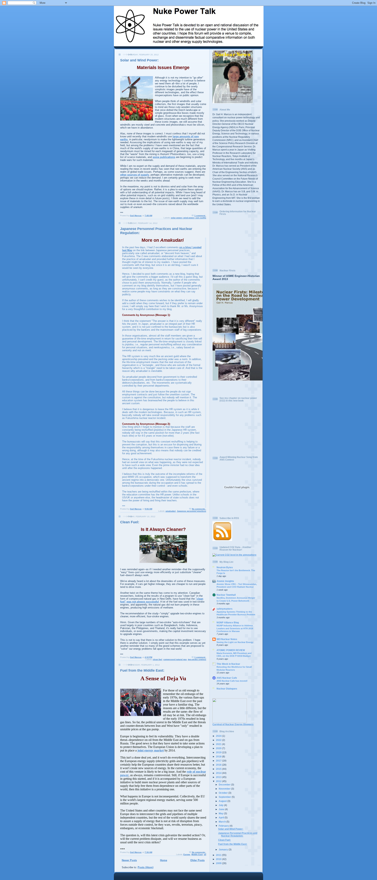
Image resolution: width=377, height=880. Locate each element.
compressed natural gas (175, 659)
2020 (219, 748)
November (225, 788)
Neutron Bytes (225, 567)
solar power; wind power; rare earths (188, 218)
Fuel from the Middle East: (142, 670)
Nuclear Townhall (226, 595)
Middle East (197, 854)
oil (205, 854)
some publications (164, 157)
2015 (219, 769)
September (225, 797)
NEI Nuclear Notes (227, 639)
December (225, 784)
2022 (219, 740)
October (223, 793)
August (223, 801)
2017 (219, 760)
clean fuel (157, 659)
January (224, 849)
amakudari (171, 511)
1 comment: (200, 215)
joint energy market (150, 750)
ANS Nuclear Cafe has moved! (232, 681)
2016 (219, 764)
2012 (219, 781)
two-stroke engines (197, 659)
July (221, 805)
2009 (219, 863)
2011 (219, 855)
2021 (219, 744)
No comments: (199, 509)
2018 (219, 756)
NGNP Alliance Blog (228, 622)
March (222, 821)
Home (163, 860)
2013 (219, 777)
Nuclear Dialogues (227, 688)
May (221, 813)
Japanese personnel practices (191, 511)
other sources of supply (134, 174)
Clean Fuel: (129, 522)
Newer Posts (129, 860)
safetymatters (224, 608)
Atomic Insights (225, 581)
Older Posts (197, 860)
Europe (186, 854)
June (222, 809)
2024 (219, 736)
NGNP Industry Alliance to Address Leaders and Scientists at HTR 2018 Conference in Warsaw (235, 628)
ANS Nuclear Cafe (227, 678)
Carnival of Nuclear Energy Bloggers (232, 724)
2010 (219, 859)
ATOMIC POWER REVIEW (231, 650)
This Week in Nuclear (228, 664)
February (224, 825)
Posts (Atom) (145, 867)
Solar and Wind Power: (139, 60)
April (222, 817)
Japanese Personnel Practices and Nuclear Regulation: (237, 834)
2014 (219, 773)
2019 (219, 752)
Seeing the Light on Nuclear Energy (235, 642)
